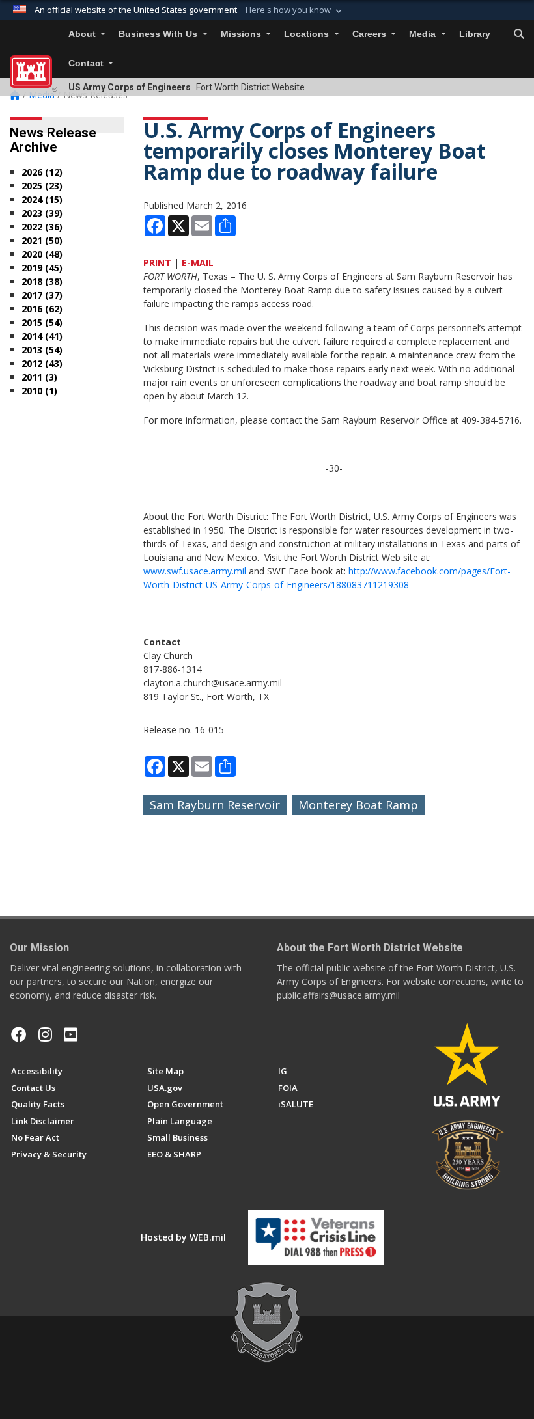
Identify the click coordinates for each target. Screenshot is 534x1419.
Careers (370, 34)
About (83, 34)
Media (423, 34)
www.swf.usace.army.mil (194, 571)
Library (474, 34)
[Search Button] (519, 34)
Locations (307, 34)
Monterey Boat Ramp (358, 805)
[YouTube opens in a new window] (70, 1034)
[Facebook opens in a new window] (19, 1034)
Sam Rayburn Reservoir (215, 805)
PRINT (157, 262)
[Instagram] (45, 1034)
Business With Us (159, 34)
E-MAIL (198, 262)
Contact (87, 63)
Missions (242, 34)
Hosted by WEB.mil (183, 1237)
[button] (295, 10)
